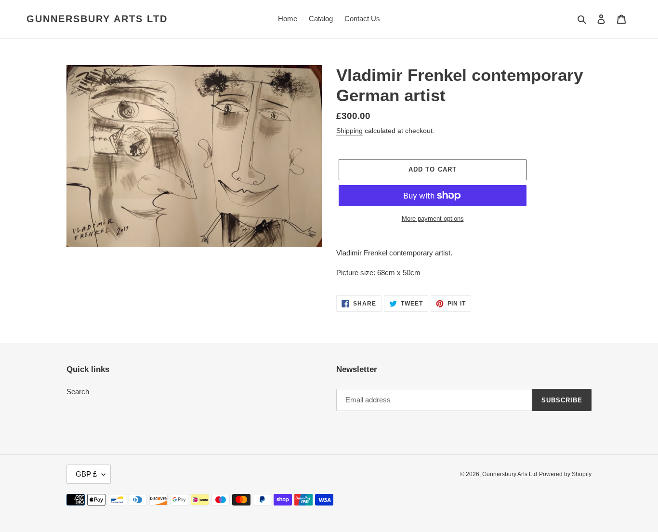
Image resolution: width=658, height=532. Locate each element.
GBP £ (86, 474)
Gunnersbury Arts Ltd (97, 18)
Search (77, 391)
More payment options (433, 218)
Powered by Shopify (565, 474)
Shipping (349, 130)
